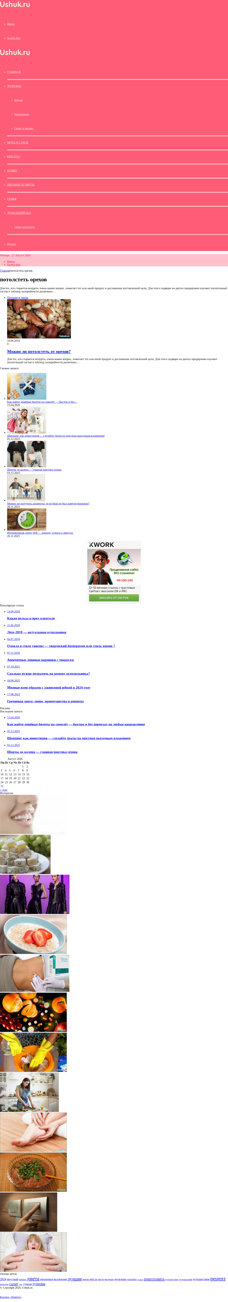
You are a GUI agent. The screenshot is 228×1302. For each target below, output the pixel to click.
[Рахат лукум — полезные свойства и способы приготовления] (25, 873)
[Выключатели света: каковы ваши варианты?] (28, 1230)
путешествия (201, 1279)
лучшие (75, 1278)
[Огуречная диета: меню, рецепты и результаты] (29, 1110)
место (101, 1279)
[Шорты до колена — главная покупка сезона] (26, 466)
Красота (13, 156)
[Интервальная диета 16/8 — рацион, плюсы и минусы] (26, 529)
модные (109, 1279)
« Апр (3, 789)
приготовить (154, 1279)
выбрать (22, 1279)
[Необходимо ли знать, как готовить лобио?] (33, 1190)
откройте (132, 1279)
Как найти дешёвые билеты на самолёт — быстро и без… (42, 401)
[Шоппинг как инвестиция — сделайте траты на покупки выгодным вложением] (26, 432)
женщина (46, 1279)
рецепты (4, 1284)
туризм (27, 1284)
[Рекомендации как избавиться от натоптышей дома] (33, 1150)
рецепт (218, 1278)
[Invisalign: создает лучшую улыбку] (33, 833)
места (93, 1279)
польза (140, 1280)
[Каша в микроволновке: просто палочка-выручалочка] (33, 952)
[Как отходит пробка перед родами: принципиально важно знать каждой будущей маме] (33, 1270)
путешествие (171, 1279)
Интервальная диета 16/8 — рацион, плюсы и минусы (40, 532)
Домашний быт (19, 212)
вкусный (12, 1279)
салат (13, 1283)
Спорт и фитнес (24, 128)
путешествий (185, 1279)
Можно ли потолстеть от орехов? (39, 351)
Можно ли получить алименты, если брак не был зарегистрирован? (48, 503)
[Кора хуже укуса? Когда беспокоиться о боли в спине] (34, 990)
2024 (3, 1279)
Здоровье (14, 86)
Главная (5, 270)
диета (33, 1278)
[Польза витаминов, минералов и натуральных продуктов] (33, 1030)
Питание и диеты (20, 184)
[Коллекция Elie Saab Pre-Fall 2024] (34, 913)
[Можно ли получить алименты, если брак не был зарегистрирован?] (26, 500)
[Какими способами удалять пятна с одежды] (33, 1070)
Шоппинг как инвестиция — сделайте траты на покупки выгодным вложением (56, 435)
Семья (12, 198)
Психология (21, 114)
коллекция (60, 1279)
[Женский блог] (15, 7)
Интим (18, 100)
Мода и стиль (17, 142)
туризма (38, 1284)
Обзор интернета (24, 227)
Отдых (12, 170)
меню (86, 1279)
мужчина (120, 1279)
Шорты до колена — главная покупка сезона (34, 469)
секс (20, 1284)
